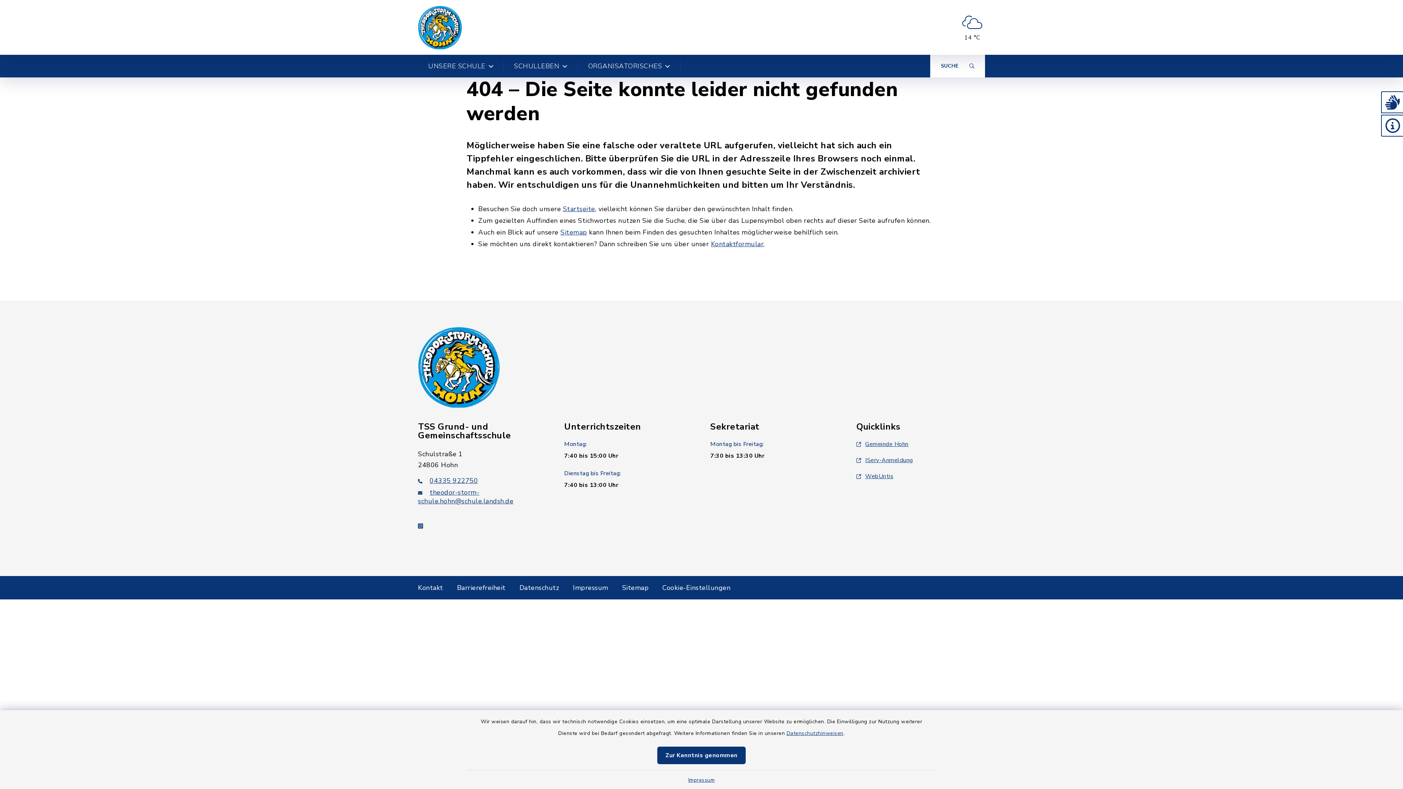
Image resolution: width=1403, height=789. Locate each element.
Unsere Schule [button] (457, 66)
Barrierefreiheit (481, 587)
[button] (1392, 102)
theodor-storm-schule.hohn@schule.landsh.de (465, 497)
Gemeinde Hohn (887, 444)
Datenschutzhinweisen (815, 733)
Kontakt (430, 587)
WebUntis (879, 476)
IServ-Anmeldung (889, 460)
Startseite (579, 209)
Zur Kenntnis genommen (701, 755)
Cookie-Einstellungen (696, 587)
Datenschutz (539, 587)
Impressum (701, 780)
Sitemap (573, 232)
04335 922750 (454, 480)
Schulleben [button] (536, 66)
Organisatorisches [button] (625, 66)
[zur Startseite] (440, 27)
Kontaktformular (737, 244)
